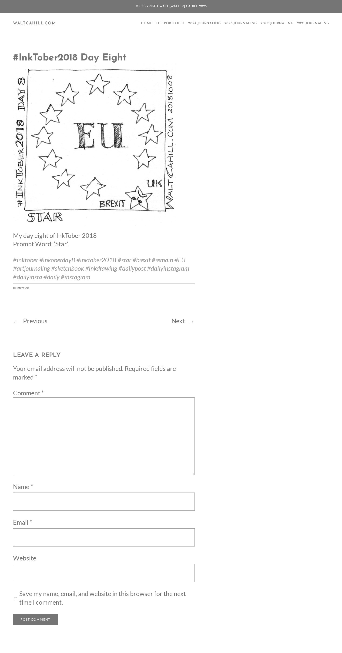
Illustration (21, 288)
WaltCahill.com (34, 23)
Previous (35, 321)
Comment (28, 393)
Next (178, 321)
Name (23, 486)
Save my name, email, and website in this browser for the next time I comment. (102, 598)
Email (22, 522)
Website (24, 558)
